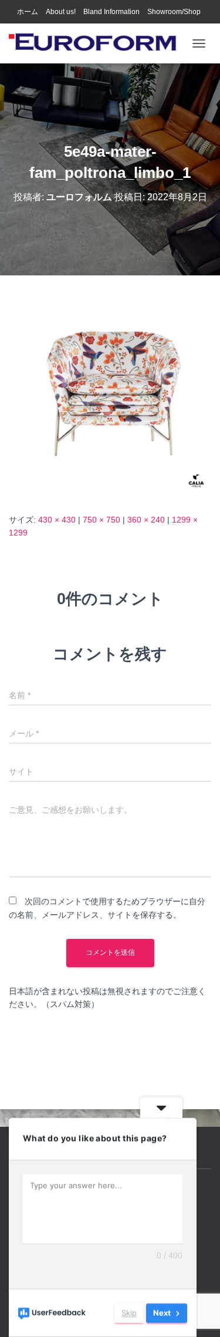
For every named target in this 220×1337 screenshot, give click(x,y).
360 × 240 (146, 519)
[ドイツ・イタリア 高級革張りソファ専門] (97, 43)
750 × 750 (101, 519)
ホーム (27, 12)
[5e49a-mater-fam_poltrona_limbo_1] (110, 393)
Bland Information (111, 12)
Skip (129, 1313)
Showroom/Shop (174, 12)
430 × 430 (57, 519)
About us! (61, 12)
